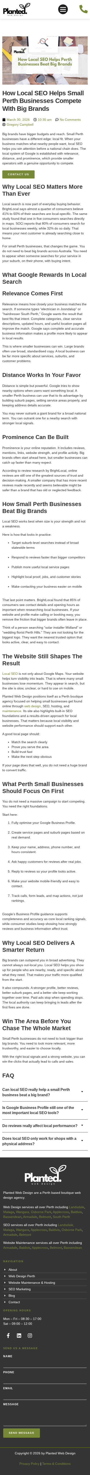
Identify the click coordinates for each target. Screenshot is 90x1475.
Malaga (8, 1212)
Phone (8, 1372)
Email (8, 1388)
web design (32, 706)
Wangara (22, 1230)
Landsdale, (66, 1225)
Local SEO (10, 673)
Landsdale (76, 1207)
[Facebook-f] (8, 1336)
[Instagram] (30, 1336)
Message (11, 1404)
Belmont (45, 1217)
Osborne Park (41, 1212)
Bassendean (12, 1217)
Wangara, (23, 1212)
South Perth (61, 1217)
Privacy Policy (29, 1463)
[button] (63, 9)
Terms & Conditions (56, 1463)
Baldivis (76, 1212)
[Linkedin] (19, 1336)
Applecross (61, 1212)
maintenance (11, 711)
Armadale (30, 1217)
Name (7, 1356)
